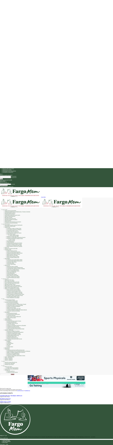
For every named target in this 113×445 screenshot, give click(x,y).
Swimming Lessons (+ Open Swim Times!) (16, 304)
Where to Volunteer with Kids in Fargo (16, 355)
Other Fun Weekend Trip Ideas (12, 288)
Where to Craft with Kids (13, 236)
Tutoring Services (11, 315)
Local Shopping (8, 319)
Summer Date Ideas (11, 261)
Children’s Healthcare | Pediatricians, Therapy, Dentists (17, 211)
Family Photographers (10, 216)
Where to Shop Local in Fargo (14, 321)
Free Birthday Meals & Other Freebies (16, 268)
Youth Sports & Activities (10, 210)
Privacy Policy (2, 180)
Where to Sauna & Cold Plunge (14, 338)
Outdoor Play (8, 249)
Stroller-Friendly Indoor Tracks (14, 244)
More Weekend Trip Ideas (13, 297)
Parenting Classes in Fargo (13, 354)
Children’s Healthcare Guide (13, 333)
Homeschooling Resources (13, 314)
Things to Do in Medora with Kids (14, 293)
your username (13, 176)
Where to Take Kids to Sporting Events (16, 237)
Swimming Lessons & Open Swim (12, 215)
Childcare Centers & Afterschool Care (15, 350)
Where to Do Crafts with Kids (14, 308)
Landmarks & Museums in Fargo (14, 243)
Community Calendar (10, 363)
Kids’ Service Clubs (11, 307)
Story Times (12, 239)
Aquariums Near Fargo (10, 284)
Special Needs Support (10, 212)
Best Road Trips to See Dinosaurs (12, 285)
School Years (10, 346)
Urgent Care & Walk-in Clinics (14, 334)
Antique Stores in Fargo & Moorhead (15, 328)
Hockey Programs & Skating (13, 306)
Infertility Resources (11, 336)
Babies (8, 341)
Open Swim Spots (11, 234)
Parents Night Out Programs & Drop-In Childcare (18, 351)
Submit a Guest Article (12, 372)
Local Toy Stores (11, 324)
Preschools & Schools (10, 214)
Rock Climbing (10, 241)
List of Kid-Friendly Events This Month (13, 225)
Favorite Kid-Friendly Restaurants (15, 267)
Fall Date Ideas (10, 263)
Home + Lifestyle (8, 360)
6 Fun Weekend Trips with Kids (12, 282)
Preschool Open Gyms (12, 230)
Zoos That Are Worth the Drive (12, 283)
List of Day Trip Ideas (9, 280)
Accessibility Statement (7, 172)
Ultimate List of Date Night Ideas (14, 259)
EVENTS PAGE (20, 390)
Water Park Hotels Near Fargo (12, 287)
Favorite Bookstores (11, 322)
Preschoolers (10, 343)
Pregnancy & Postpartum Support (13, 221)
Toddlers (9, 342)
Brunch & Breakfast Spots (13, 270)
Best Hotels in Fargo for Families (14, 246)
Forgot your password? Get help (6, 179)
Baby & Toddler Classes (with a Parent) (16, 352)
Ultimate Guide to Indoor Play (14, 228)
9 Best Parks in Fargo (12, 250)
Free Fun (7, 247)
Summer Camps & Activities (11, 222)
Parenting (7, 348)
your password (13, 177)
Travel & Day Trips (5, 278)
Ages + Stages (8, 340)
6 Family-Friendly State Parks (14, 290)
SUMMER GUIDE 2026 (10, 226)
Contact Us (7, 370)
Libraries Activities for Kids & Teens (15, 238)
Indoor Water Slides (14, 235)
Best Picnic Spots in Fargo (13, 256)
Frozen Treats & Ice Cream (13, 276)
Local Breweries (10, 273)
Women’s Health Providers (11, 219)
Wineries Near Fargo (12, 274)
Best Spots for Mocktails (12, 275)
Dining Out (7, 265)
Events (3, 361)
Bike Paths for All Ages (12, 255)
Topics (3, 298)
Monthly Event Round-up (11, 362)
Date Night (7, 258)
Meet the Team (8, 366)
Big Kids (9, 344)
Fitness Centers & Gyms (10, 218)
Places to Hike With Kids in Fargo (14, 253)
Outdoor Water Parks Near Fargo (15, 295)
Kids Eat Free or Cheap (12, 266)
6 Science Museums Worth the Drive (13, 286)
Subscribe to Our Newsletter (9, 171)
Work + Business (8, 357)
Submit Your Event (6, 169)
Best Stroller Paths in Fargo (13, 254)
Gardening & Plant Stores (13, 326)
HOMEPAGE (27, 390)
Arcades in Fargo (11, 240)
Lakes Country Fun (9, 279)
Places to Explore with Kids (11, 248)
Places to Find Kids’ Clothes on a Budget (16, 325)
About (3, 365)
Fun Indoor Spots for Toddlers (14, 229)
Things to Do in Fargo (10, 299)
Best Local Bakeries (11, 272)
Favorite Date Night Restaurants (14, 260)
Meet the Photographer (12, 367)
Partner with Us (10, 371)
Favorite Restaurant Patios (13, 277)
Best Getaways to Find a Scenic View (15, 294)
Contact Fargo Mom (6, 440)
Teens (8, 345)
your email (13, 184)
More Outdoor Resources (13, 257)
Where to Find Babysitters (13, 353)
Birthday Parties (8, 217)
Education (7, 312)
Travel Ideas (7, 318)
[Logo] (20, 207)
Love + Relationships (9, 356)
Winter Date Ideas (11, 264)
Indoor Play (7, 227)
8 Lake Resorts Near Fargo (13, 296)
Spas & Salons (8, 220)
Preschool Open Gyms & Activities (15, 305)
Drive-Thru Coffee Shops (13, 269)
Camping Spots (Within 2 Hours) (14, 292)
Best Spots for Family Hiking (13, 289)
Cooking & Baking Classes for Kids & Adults (17, 309)
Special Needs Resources (13, 335)
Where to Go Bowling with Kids (14, 245)
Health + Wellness (9, 329)
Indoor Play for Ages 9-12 (13, 231)
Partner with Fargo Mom (8, 168)
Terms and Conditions (6, 441)
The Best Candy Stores (12, 323)
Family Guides (4, 209)
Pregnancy (7, 347)
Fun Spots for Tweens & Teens (14, 232)
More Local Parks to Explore (13, 251)
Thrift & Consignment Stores (13, 327)
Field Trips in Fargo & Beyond (14, 316)
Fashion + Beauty (9, 359)
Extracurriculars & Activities (11, 302)
